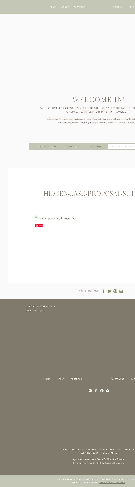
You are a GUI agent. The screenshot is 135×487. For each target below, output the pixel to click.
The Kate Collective (112, 482)
